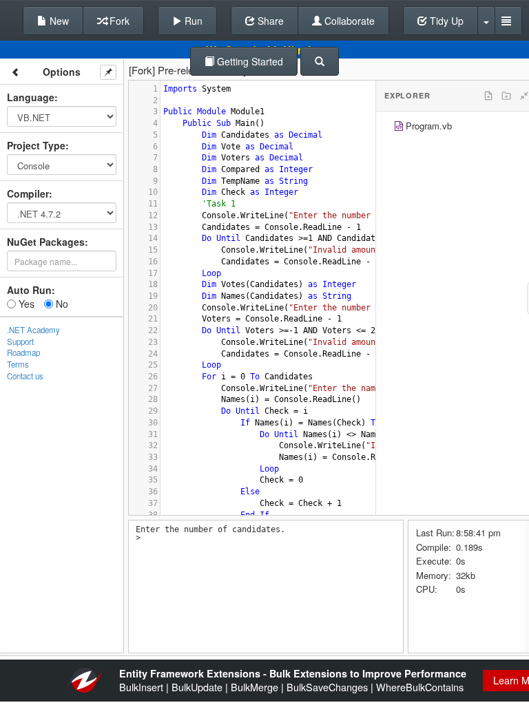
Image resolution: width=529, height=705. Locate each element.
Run (192, 21)
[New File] (488, 95)
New (58, 21)
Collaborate (348, 21)
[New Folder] (506, 95)
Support (20, 341)
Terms (18, 364)
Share (269, 21)
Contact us (25, 375)
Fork (118, 21)
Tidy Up (445, 21)
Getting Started (248, 61)
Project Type (36, 145)
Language (30, 97)
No (60, 304)
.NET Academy (33, 329)
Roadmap (23, 352)
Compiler (28, 193)
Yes (25, 304)
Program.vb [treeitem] (429, 125)
